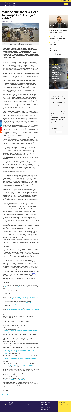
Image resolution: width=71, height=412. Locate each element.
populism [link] (12, 77)
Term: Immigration (6, 392)
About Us (4, 0)
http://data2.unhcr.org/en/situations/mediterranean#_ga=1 (21, 292)
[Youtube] (61, 0)
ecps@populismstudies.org (46, 402)
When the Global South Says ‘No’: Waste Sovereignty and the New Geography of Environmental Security (58, 49)
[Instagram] (67, 0)
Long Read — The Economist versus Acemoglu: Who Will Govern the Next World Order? (57, 23)
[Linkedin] (65, 0)
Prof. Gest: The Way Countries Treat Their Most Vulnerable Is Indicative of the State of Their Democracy (58, 32)
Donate (29, 406)
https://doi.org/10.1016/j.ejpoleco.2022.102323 (15, 379)
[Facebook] (64, 0)
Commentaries (54, 64)
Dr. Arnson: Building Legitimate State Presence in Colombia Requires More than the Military (58, 126)
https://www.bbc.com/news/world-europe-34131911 (16, 286)
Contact (29, 404)
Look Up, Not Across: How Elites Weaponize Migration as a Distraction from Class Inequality (57, 38)
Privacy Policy (30, 409)
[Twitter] (63, 0)
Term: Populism (5, 394)
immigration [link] (31, 376)
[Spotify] (68, 0)
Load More (59, 54)
